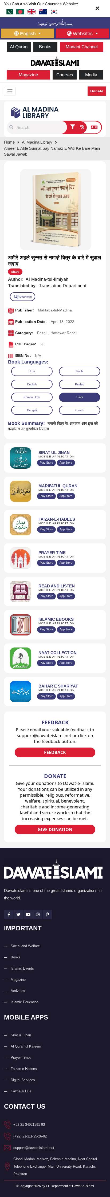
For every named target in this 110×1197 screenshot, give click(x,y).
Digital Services (23, 1080)
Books (45, 46)
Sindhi (79, 371)
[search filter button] (73, 127)
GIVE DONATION (55, 829)
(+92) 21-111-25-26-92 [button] (30, 1136)
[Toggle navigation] (10, 91)
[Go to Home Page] (55, 60)
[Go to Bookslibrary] (35, 112)
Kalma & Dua (21, 1091)
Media (91, 74)
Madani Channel (82, 46)
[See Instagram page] (37, 914)
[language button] (94, 127)
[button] (11, 127)
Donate (96, 91)
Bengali (32, 410)
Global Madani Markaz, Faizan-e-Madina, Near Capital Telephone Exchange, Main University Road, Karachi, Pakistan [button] (55, 1166)
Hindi (79, 397)
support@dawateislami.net (33, 1148)
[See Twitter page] (18, 914)
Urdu (32, 371)
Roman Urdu (31, 397)
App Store (66, 462)
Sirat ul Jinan (21, 1035)
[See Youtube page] (28, 914)
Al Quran (19, 46)
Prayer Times (21, 1058)
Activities (18, 991)
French (79, 410)
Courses (64, 74)
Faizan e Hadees (24, 1069)
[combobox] (41, 127)
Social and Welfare (25, 946)
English (32, 384)
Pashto (79, 384)
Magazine (28, 74)
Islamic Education (24, 1002)
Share (15, 271)
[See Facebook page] (9, 914)
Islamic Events (22, 968)
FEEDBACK (55, 752)
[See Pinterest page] (47, 914)
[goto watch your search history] (82, 127)
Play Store (46, 462)
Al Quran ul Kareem (26, 1046)
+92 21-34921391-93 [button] (29, 1125)
